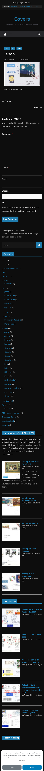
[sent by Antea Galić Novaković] (11, 462)
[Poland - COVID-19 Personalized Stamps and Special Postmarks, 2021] (11, 685)
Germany (8, 348)
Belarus (7, 340)
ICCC (4, 264)
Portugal (7, 384)
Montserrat (9, 324)
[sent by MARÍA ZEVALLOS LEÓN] (11, 498)
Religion (5, 405)
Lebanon (7, 304)
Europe (5, 328)
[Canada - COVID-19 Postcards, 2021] (11, 711)
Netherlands (9, 380)
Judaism (7, 408)
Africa (4, 280)
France (8, 101)
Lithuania (8, 372)
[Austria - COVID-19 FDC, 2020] (11, 635)
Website (5, 191)
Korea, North (9, 296)
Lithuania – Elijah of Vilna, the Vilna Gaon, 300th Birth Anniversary (23, 7)
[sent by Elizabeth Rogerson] (11, 549)
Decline (12, 767)
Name (5, 167)
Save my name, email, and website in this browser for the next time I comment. (20, 209)
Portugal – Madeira (12, 388)
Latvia (6, 368)
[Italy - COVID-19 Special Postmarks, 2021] (11, 610)
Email (5, 179)
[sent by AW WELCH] (11, 524)
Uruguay (5, 425)
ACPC (7, 48)
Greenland (8, 360)
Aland (6, 332)
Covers (22, 18)
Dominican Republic (12, 320)
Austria (7, 336)
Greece (7, 356)
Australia (5, 312)
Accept (32, 767)
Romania (8, 392)
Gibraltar (8, 352)
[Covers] (5, 34)
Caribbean (6, 316)
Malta (36, 107)
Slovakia (7, 396)
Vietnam (7, 308)
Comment (7, 134)
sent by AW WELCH (30, 523)
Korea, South (9, 300)
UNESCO (5, 276)
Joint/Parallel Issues (10, 268)
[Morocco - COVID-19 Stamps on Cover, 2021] (11, 660)
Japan (19, 48)
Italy (6, 364)
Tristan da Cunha (9, 417)
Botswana (8, 284)
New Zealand (7, 401)
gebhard (26, 59)
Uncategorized (8, 421)
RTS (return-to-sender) (11, 413)
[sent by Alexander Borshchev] (11, 574)
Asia (13, 48)
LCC (4, 272)
